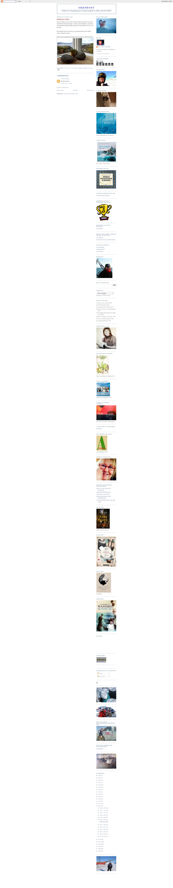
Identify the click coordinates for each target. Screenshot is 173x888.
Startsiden (75, 90)
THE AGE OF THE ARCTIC (103, 494)
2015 (99, 801)
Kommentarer (102, 676)
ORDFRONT (86, 7)
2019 (99, 792)
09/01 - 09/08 (103, 817)
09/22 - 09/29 (103, 815)
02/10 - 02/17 (103, 834)
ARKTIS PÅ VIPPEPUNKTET (103, 492)
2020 (99, 789)
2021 (99, 787)
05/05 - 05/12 (103, 827)
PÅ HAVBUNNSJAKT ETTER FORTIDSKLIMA (103, 497)
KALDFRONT (99, 237)
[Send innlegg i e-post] (58, 69)
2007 (99, 851)
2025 (99, 778)
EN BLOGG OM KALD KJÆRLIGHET (105, 239)
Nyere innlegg (60, 90)
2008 (99, 849)
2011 (99, 841)
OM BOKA (99, 429)
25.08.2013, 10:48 (66, 83)
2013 (99, 806)
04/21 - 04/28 (103, 829)
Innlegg (101, 673)
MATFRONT (99, 229)
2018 (99, 794)
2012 (99, 839)
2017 (99, 796)
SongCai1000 (64, 78)
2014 (99, 803)
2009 (99, 846)
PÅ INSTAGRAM (100, 249)
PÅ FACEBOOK (100, 247)
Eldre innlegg (90, 90)
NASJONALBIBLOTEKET (102, 195)
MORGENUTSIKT (103, 822)
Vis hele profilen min (102, 53)
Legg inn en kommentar (62, 87)
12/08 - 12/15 (103, 808)
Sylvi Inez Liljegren (104, 46)
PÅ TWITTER (99, 251)
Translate (108, 295)
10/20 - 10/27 (103, 812)
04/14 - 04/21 (103, 831)
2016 (99, 799)
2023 (99, 782)
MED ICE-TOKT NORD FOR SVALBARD (103, 489)
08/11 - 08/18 (103, 824)
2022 (99, 785)
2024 (99, 780)
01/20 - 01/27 (103, 836)
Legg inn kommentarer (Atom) (70, 93)
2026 (99, 775)
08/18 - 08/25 (103, 820)
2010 (99, 844)
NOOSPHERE (99, 749)
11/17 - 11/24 (103, 810)
